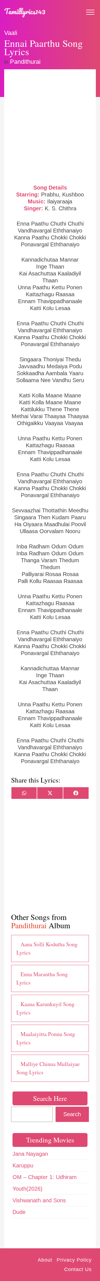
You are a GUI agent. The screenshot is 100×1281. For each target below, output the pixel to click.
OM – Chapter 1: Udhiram (44, 1177)
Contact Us (78, 1269)
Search (72, 1114)
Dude (19, 1212)
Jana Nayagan (30, 1154)
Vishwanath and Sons (39, 1200)
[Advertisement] (50, 126)
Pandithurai (25, 61)
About (45, 1260)
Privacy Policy (74, 1260)
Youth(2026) (27, 1189)
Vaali (10, 32)
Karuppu (22, 1165)
